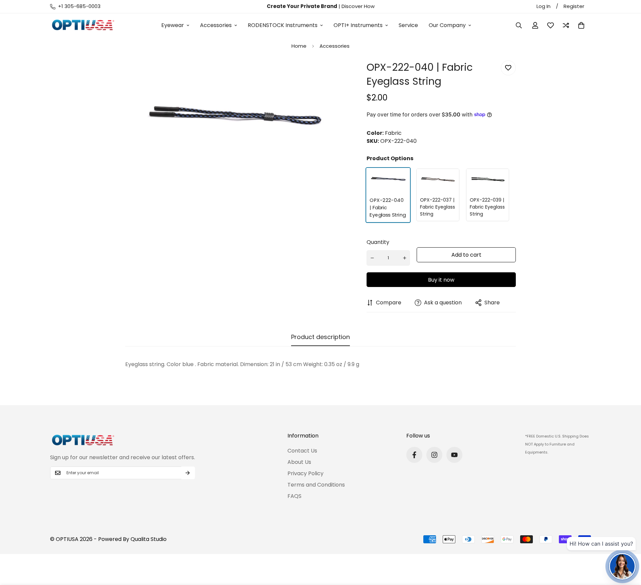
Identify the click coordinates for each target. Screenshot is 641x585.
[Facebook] (414, 455)
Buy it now (441, 280)
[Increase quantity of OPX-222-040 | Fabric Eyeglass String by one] (404, 258)
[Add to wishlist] (508, 67)
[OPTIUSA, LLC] (83, 25)
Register (574, 6)
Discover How (358, 6)
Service (408, 25)
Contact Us (302, 451)
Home (298, 45)
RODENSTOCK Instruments (282, 25)
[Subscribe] (187, 473)
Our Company (447, 25)
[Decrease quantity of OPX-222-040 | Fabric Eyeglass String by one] (372, 258)
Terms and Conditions (316, 485)
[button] (581, 25)
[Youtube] (454, 455)
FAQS (294, 496)
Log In (544, 6)
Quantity (378, 242)
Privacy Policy (305, 473)
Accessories (216, 25)
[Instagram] (434, 455)
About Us (299, 462)
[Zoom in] (330, 74)
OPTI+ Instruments (358, 25)
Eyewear (172, 25)
